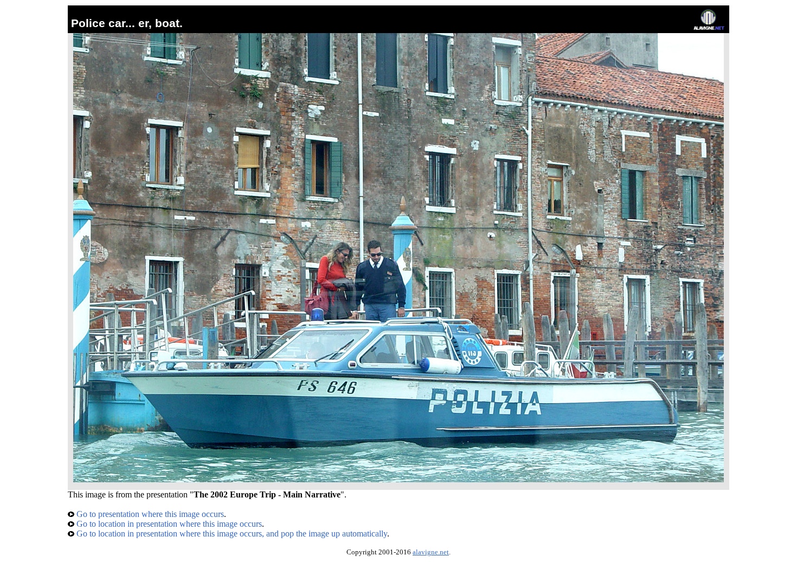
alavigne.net (431, 552)
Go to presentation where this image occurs (149, 514)
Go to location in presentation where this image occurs (168, 523)
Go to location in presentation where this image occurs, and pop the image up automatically (230, 533)
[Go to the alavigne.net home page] (708, 27)
